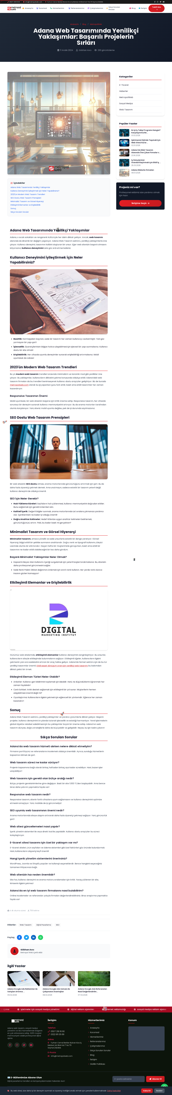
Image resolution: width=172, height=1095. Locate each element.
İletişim (144, 8)
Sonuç (13, 208)
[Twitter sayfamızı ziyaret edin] (24, 1045)
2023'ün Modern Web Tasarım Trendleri (28, 194)
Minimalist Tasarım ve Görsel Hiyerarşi (27, 201)
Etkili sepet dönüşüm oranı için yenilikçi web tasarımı (62, 665)
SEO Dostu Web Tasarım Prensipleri (26, 198)
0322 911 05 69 (57, 1034)
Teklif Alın (156, 7)
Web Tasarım (25, 925)
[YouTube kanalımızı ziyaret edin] (31, 1045)
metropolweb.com (19, 384)
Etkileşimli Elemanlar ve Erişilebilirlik (25, 205)
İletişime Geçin (139, 203)
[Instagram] (157, 2)
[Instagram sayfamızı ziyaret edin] (17, 1045)
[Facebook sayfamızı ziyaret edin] (9, 1045)
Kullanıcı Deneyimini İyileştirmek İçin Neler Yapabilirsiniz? (35, 191)
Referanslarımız (77, 8)
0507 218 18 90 (14, 2)
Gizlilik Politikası (97, 1064)
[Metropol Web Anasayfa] (17, 1020)
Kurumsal (43, 8)
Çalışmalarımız (96, 8)
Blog (133, 8)
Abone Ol (157, 1079)
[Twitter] (160, 2)
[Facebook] (154, 2)
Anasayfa (29, 8)
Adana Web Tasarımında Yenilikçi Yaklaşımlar (30, 187)
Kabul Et (147, 1090)
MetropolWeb (96, 24)
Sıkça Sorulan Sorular (114, 8)
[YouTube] (164, 2)
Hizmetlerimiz (58, 8)
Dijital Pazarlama (44, 925)
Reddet (159, 1090)
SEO (57, 925)
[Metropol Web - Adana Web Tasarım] (14, 8)
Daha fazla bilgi (114, 1090)
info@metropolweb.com (33, 2)
